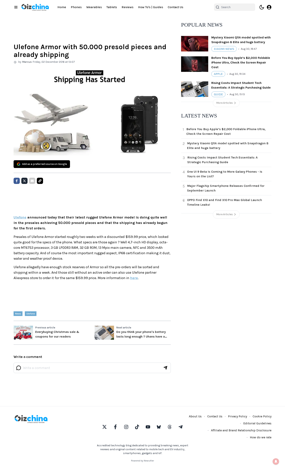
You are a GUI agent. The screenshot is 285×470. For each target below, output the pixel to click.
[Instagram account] (126, 427)
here (134, 278)
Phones (76, 7)
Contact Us (175, 7)
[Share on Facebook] (17, 181)
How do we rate (260, 437)
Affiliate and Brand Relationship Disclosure (241, 430)
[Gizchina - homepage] (35, 7)
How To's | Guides (150, 7)
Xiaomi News (224, 49)
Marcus (27, 62)
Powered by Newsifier (142, 460)
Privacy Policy (237, 416)
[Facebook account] (115, 427)
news (18, 313)
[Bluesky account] (158, 427)
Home (61, 7)
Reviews (127, 7)
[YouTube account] (148, 427)
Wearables (94, 7)
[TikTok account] (137, 427)
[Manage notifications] (276, 461)
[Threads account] (169, 427)
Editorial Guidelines (257, 423)
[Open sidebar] (16, 7)
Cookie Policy (262, 416)
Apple (218, 74)
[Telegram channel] (180, 427)
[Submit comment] (165, 368)
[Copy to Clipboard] (40, 181)
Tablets (111, 7)
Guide (218, 94)
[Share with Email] (32, 181)
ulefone (30, 313)
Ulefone (20, 217)
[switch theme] (261, 7)
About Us (195, 416)
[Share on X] (24, 181)
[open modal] (269, 7)
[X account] (104, 427)
